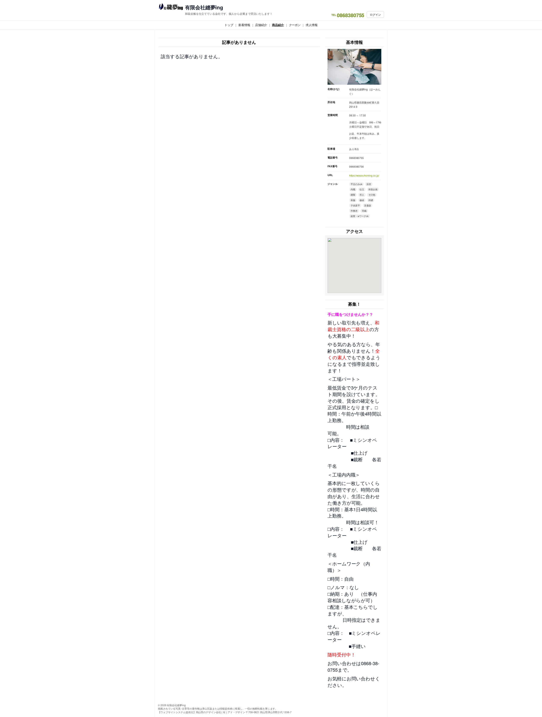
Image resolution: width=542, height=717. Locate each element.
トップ (228, 25)
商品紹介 (278, 25)
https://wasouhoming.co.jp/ (364, 175)
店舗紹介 (261, 25)
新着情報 (244, 25)
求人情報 (312, 25)
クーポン (295, 25)
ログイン (375, 14)
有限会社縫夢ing (204, 7)
